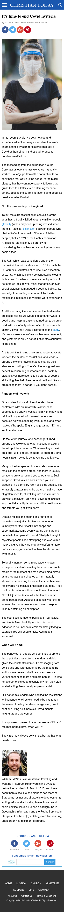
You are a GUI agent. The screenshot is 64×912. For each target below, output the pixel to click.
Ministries (52, 883)
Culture (18, 889)
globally (7, 224)
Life (31, 889)
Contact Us (26, 895)
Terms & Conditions (46, 895)
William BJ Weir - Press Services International (26, 22)
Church (36, 883)
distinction (29, 229)
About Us (12, 895)
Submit (50, 861)
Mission (21, 883)
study (56, 330)
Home (8, 883)
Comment (44, 889)
